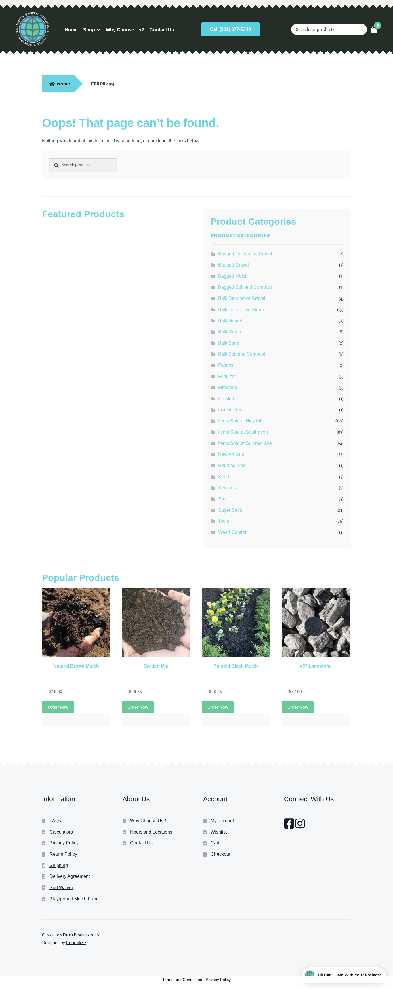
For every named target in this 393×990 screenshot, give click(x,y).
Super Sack (230, 510)
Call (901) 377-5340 (230, 29)
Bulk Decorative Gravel (241, 298)
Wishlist (219, 832)
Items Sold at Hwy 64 (239, 420)
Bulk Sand (228, 343)
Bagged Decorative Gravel (245, 253)
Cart (215, 842)
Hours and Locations (151, 832)
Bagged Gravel (233, 264)
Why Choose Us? (125, 29)
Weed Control (232, 532)
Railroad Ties (231, 465)
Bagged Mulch (233, 276)
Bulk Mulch (229, 331)
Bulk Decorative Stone (241, 309)
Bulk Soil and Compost (241, 354)
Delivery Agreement (69, 876)
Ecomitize (76, 942)
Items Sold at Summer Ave (245, 443)
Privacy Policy (64, 842)
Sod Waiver (61, 887)
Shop (89, 29)
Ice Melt (226, 398)
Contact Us (162, 29)
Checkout (220, 854)
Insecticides (230, 409)
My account (222, 820)
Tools (223, 521)
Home (71, 29)
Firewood (227, 387)
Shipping (58, 865)
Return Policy (63, 854)
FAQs (55, 820)
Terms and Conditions (182, 979)
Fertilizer (227, 376)
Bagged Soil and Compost (245, 287)
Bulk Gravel (230, 320)
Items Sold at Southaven (243, 432)
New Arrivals (231, 454)
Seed (223, 476)
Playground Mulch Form (73, 898)
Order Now (58, 707)
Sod (222, 498)
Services (227, 487)
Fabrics (225, 365)
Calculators (61, 832)
